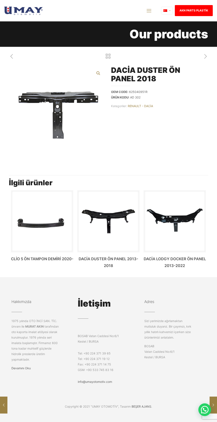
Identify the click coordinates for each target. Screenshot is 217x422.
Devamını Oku (21, 368)
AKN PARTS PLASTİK (193, 10)
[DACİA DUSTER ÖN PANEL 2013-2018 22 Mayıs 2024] (3, 405)
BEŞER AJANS (141, 406)
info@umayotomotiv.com (95, 381)
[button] (98, 73)
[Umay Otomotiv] (23, 10)
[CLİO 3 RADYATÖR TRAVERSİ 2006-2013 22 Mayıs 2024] (213, 405)
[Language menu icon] (167, 10)
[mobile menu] (149, 10)
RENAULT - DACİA (140, 106)
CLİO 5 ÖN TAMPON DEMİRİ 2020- (42, 259)
